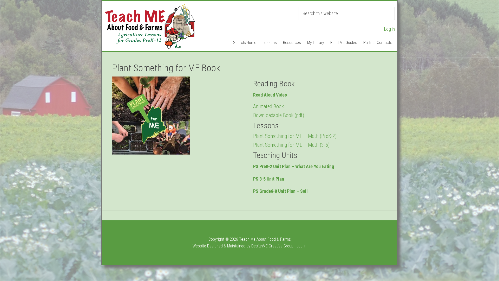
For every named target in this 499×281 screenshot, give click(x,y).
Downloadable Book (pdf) (278, 115)
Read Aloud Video (270, 95)
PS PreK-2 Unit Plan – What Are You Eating (293, 166)
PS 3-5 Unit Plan (268, 179)
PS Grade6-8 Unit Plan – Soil (280, 191)
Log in (389, 29)
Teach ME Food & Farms (149, 26)
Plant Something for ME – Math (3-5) (291, 145)
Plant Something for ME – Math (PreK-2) (295, 136)
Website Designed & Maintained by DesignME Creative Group (243, 246)
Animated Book (268, 106)
